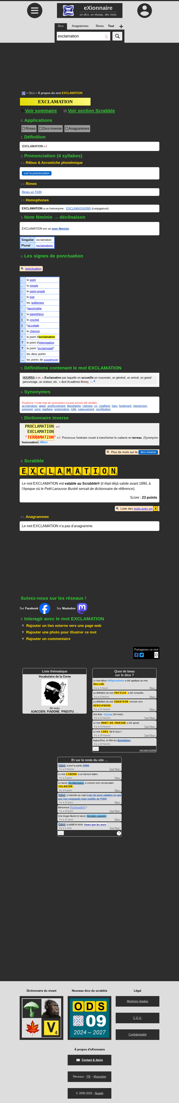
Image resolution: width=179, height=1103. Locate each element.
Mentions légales (137, 1001)
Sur (29, 608)
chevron (35, 331)
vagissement (86, 409)
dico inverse (148, 452)
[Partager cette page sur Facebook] (136, 655)
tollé (73, 409)
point (33, 280)
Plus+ (152, 688)
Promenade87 (77, 807)
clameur (87, 406)
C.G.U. (137, 1018)
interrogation (46, 342)
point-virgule (37, 291)
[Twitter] (141, 656)
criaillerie (104, 406)
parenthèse (37, 314)
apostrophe (35, 308)
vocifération (103, 409)
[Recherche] (117, 36)
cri (95, 406)
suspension (51, 359)
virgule (34, 285)
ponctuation (33, 268)
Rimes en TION (31, 192)
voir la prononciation (36, 173)
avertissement (56, 406)
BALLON (98, 684)
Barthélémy (124, 740)
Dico (31, 93)
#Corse (108, 714)
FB (88, 1076)
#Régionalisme (115, 680)
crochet (34, 319)
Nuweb (99, 1093)
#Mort (43, 442)
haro (114, 406)
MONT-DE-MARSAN (113, 723)
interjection (140, 406)
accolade (33, 325)
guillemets (37, 302)
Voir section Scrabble (91, 110)
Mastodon (100, 1076)
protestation (61, 409)
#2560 (86, 765)
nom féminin (60, 228)
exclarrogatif (45, 348)
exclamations (44, 245)
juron (37, 409)
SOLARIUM (65, 786)
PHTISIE (120, 693)
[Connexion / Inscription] (144, 10)
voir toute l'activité (147, 750)
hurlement (125, 406)
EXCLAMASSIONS (78, 208)
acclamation (29, 406)
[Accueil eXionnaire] (23, 93)
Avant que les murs (95, 824)
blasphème (74, 406)
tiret (32, 297)
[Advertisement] (89, 65)
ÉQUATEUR (121, 701)
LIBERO (71, 774)
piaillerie (47, 409)
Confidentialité (137, 1034)
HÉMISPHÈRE (102, 705)
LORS (104, 731)
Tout (146, 717)
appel (42, 406)
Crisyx (62, 765)
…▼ (93, 381)
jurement (27, 409)
